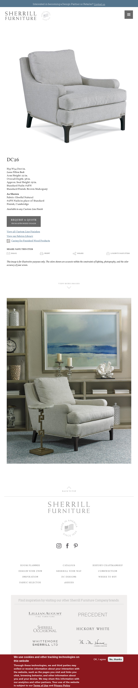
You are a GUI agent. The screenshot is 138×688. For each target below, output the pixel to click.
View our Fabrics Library (20, 236)
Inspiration (30, 577)
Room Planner (30, 565)
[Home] (28, 15)
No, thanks (115, 659)
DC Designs (68, 577)
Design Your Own (30, 571)
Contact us (99, 4)
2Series (69, 582)
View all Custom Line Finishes (23, 231)
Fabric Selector (30, 582)
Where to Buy (107, 577)
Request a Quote (24, 221)
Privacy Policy (62, 685)
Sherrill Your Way (69, 571)
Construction (107, 571)
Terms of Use (40, 685)
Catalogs (69, 565)
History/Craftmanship (108, 565)
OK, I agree (100, 659)
